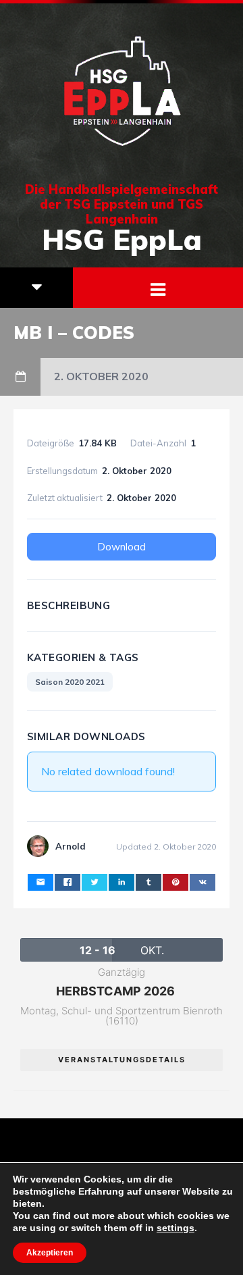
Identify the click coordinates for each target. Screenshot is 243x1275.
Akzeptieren (49, 1252)
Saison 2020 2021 (70, 682)
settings (175, 1227)
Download (121, 546)
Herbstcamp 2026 (115, 991)
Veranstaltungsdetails (122, 1059)
